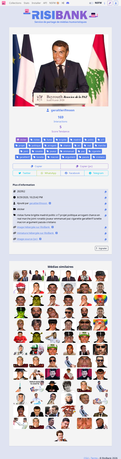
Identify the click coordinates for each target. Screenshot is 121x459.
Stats (26, 3)
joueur (52, 151)
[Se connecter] (116, 3)
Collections (15, 3)
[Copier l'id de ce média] (105, 192)
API (45, 3)
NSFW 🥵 (54, 3)
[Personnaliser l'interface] (109, 3)
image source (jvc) (27, 239)
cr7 (102, 139)
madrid (77, 139)
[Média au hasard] (62, 3)
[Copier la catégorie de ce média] (105, 209)
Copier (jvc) (86, 166)
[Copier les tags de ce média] (105, 215)
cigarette (96, 151)
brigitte (62, 139)
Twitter (26, 173)
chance (67, 145)
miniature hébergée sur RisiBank (35, 233)
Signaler (102, 248)
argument (70, 157)
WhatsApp (50, 173)
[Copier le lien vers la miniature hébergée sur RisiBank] (105, 233)
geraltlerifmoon (62, 110)
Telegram (98, 173)
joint (25, 151)
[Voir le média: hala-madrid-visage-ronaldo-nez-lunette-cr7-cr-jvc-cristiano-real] (52, 361)
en (78, 145)
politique (36, 145)
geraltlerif (24, 157)
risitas (36, 139)
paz (83, 151)
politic (90, 139)
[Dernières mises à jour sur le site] (104, 3)
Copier (38, 166)
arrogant (51, 145)
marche (102, 145)
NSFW (98, 2)
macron (54, 157)
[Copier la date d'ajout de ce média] (105, 197)
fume (49, 139)
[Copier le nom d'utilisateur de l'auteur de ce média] (105, 203)
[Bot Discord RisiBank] (67, 3)
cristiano (100, 157)
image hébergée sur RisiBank (33, 227)
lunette (40, 157)
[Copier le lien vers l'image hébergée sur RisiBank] (105, 227)
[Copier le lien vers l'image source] (105, 239)
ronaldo (39, 151)
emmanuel (68, 151)
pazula (85, 157)
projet (21, 145)
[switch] (91, 3)
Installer (36, 3)
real (89, 145)
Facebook (74, 173)
